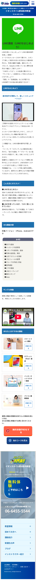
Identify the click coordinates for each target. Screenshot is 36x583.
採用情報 (14, 565)
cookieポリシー (9, 569)
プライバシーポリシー (11, 567)
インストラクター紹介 (14, 554)
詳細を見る (28, 347)
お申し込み (19, 3)
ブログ (8, 548)
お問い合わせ (24, 567)
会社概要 (7, 565)
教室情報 (8, 526)
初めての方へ (10, 531)
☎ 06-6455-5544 (18, 14)
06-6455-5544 (17, 511)
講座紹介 (8, 537)
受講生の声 (9, 543)
